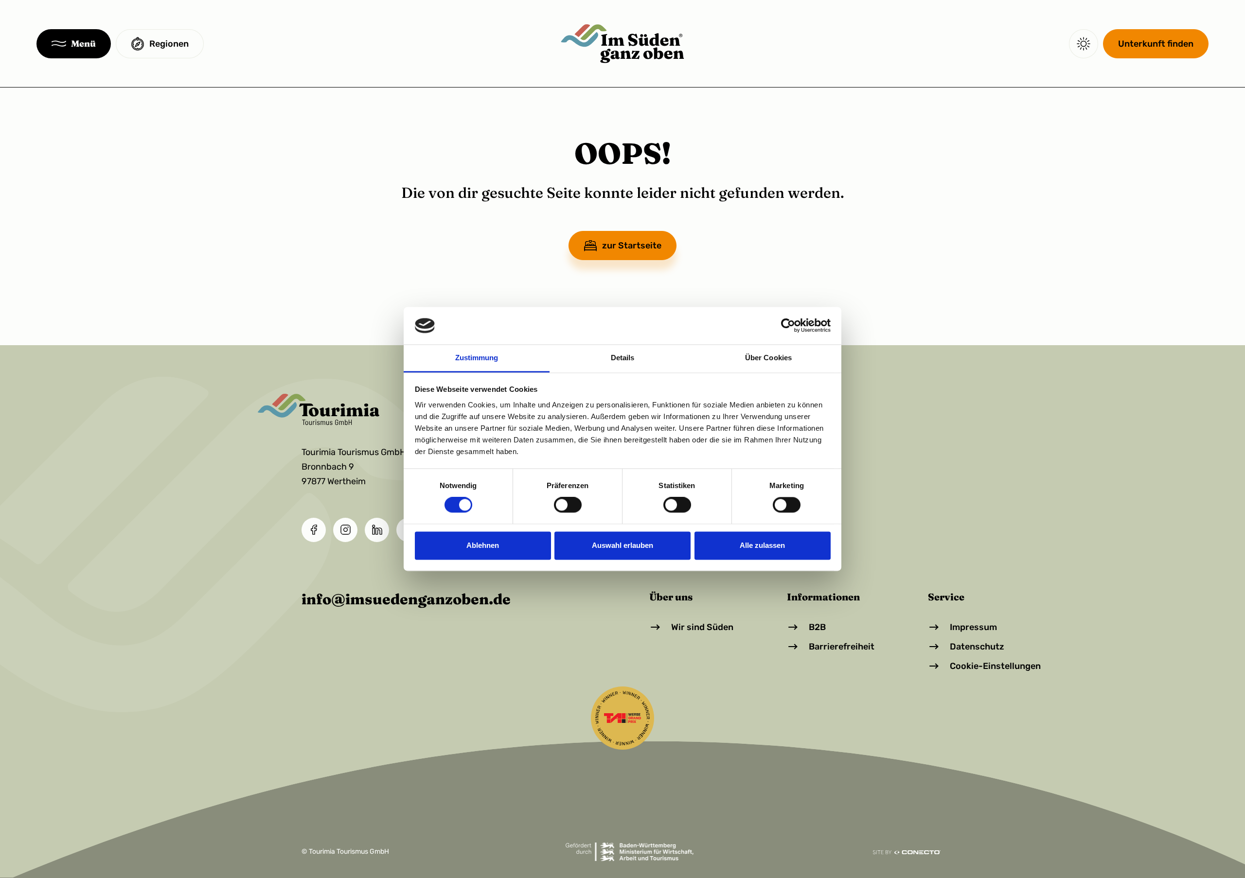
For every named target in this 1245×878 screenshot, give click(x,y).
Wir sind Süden (702, 627)
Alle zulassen (762, 545)
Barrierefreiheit (841, 646)
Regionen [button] (169, 43)
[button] (73, 43)
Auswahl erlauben (622, 545)
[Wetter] (1083, 43)
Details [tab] (623, 357)
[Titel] (622, 43)
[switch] (568, 505)
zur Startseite (631, 245)
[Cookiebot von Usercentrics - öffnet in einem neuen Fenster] (788, 325)
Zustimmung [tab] (476, 357)
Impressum (973, 627)
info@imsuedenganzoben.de (406, 599)
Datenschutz (977, 646)
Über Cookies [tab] (768, 357)
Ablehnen (482, 545)
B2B (817, 627)
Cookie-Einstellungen (995, 666)
